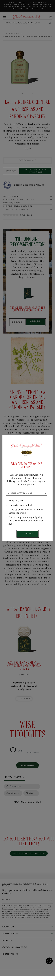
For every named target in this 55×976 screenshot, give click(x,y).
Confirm (27, 533)
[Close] (48, 439)
